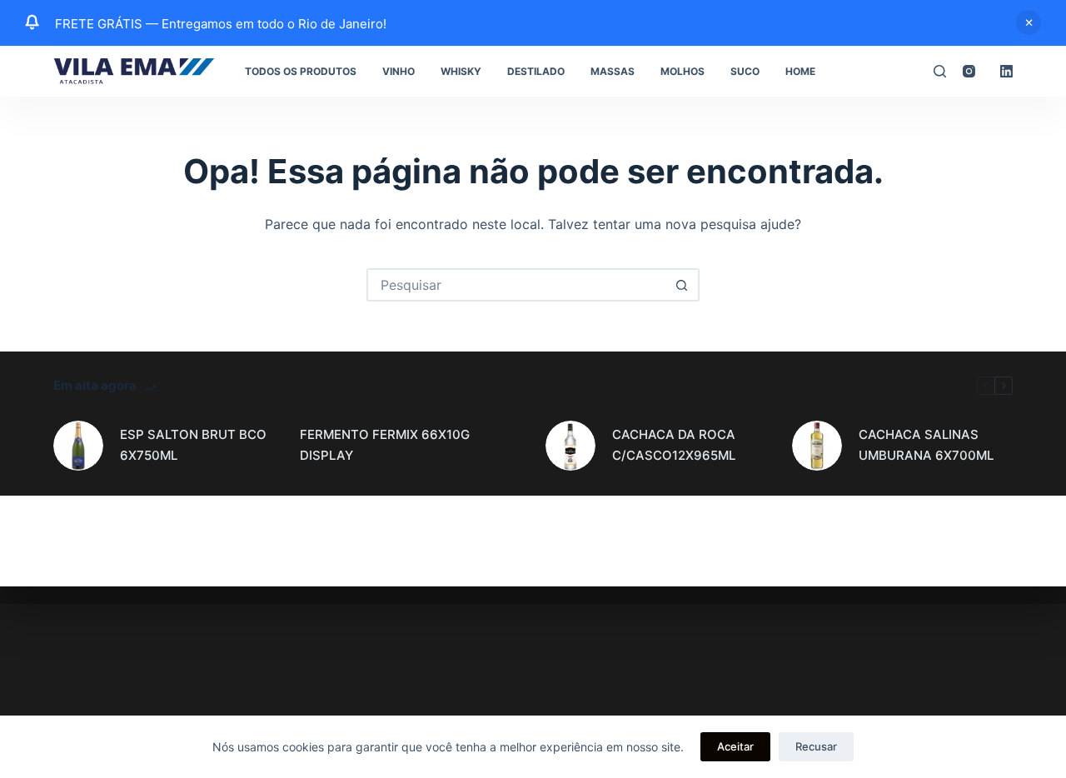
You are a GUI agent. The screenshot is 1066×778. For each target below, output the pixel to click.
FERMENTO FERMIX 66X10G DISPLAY (385, 444)
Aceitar (735, 746)
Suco (745, 71)
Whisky (461, 71)
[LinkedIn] (1006, 71)
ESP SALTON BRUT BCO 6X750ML (193, 444)
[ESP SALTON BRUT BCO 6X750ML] (78, 446)
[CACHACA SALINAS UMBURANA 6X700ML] (817, 446)
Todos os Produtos (300, 71)
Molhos (682, 71)
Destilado (536, 71)
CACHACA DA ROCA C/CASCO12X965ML (673, 444)
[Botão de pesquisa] (681, 285)
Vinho (398, 71)
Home (800, 71)
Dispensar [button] (1028, 22)
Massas (612, 71)
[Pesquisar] (940, 71)
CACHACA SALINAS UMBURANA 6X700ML (926, 444)
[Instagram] (969, 71)
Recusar (816, 746)
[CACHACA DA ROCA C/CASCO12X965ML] (570, 446)
